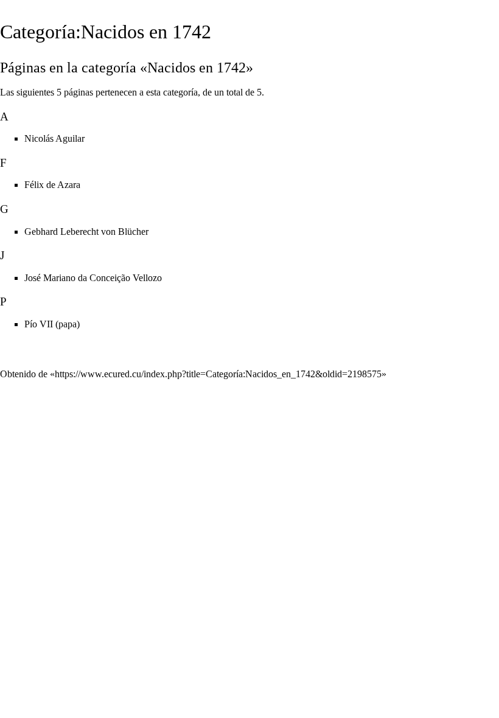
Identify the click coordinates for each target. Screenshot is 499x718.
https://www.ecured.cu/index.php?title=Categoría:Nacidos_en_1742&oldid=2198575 (218, 374)
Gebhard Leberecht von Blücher (86, 231)
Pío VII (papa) (52, 324)
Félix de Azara (52, 185)
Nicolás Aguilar (54, 138)
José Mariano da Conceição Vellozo (93, 278)
